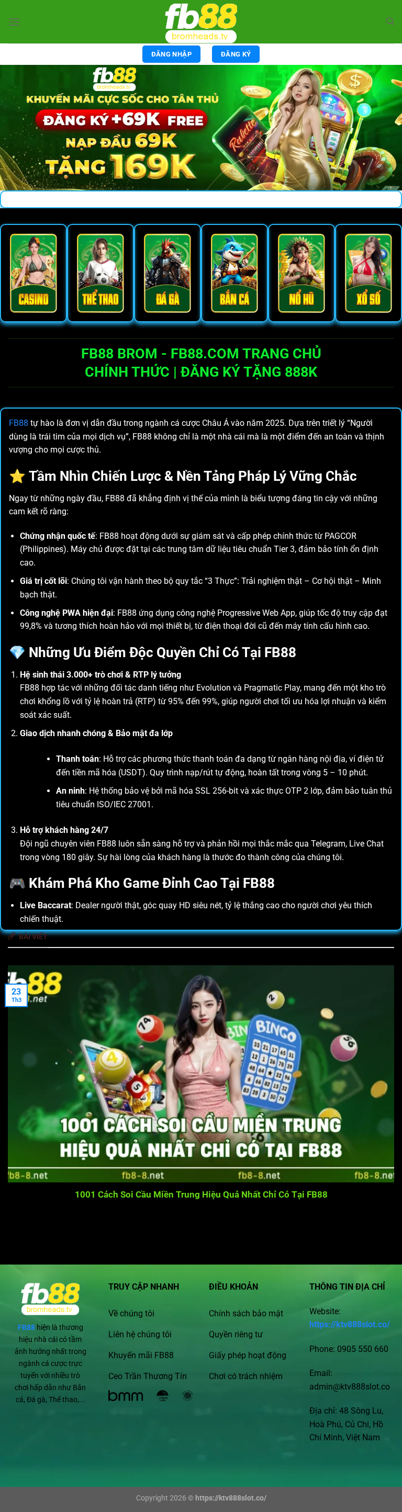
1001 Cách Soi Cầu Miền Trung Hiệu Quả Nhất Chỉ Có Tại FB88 (201, 1195)
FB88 (18, 423)
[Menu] (14, 22)
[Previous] (21, 1087)
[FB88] (201, 21)
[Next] (380, 1087)
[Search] (390, 21)
